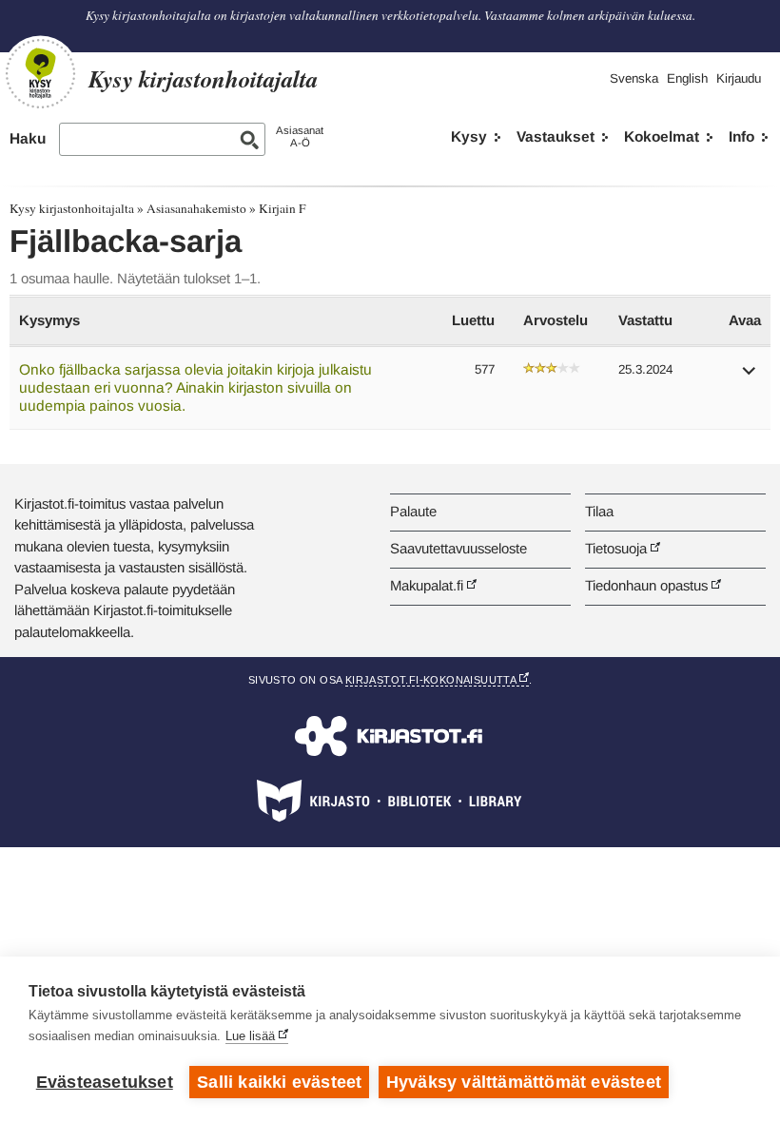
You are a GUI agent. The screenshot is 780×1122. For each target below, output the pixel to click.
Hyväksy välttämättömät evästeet (523, 1082)
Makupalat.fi (426, 585)
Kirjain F (282, 208)
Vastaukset (556, 136)
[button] (749, 377)
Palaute (413, 511)
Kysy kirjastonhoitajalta (72, 208)
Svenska (634, 78)
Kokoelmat (661, 136)
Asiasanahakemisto (196, 208)
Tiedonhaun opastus (646, 585)
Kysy (469, 136)
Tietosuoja (616, 548)
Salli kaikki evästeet (279, 1082)
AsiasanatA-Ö (299, 136)
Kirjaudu (738, 78)
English (687, 78)
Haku (28, 138)
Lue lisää (250, 1036)
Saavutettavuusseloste (458, 548)
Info (741, 136)
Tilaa (599, 511)
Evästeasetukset (104, 1082)
